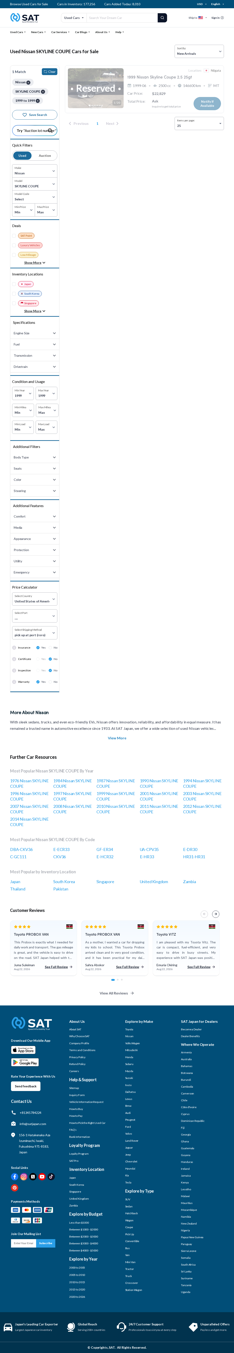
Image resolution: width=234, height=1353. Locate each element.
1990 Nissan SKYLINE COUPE (159, 783)
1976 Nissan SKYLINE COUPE (29, 783)
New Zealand (189, 1223)
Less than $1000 (79, 1222)
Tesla (128, 1182)
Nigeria (185, 1230)
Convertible (132, 1241)
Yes (43, 647)
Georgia (186, 1134)
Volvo (128, 1133)
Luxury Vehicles (30, 245)
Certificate (24, 659)
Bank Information (79, 1136)
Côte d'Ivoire (188, 1107)
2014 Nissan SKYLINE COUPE (29, 822)
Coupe (129, 1227)
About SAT (75, 1029)
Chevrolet (131, 1161)
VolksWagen (132, 1043)
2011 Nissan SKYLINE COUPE (159, 809)
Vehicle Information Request (86, 1102)
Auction (45, 155)
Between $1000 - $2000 (83, 1229)
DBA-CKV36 (21, 849)
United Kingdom (154, 881)
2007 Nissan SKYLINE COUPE (29, 809)
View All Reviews (114, 993)
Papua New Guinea (192, 1237)
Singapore (30, 303)
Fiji (183, 1127)
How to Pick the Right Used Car (87, 1123)
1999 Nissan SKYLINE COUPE (115, 796)
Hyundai (130, 1168)
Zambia (189, 881)
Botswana (187, 1073)
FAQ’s (73, 1129)
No (55, 647)
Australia (186, 1059)
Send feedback (26, 1086)
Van (127, 1255)
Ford (128, 1126)
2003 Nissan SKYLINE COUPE (202, 796)
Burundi (186, 1079)
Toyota (129, 1029)
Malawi (185, 1196)
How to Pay (75, 1115)
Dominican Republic (193, 1121)
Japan (27, 284)
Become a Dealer (191, 1029)
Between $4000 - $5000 (83, 1250)
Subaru (129, 1064)
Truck (128, 1276)
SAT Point (26, 235)
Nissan (129, 1036)
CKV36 (59, 856)
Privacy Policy (77, 1057)
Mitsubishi (131, 1050)
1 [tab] (114, 982)
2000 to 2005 (77, 1267)
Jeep (128, 1154)
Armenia (186, 1052)
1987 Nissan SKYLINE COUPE (115, 783)
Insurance (24, 647)
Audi (128, 1113)
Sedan (129, 1206)
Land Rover (132, 1140)
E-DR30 (190, 849)
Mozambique (189, 1210)
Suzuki (129, 1078)
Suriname (187, 1278)
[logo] (32, 1027)
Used (22, 155)
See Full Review (56, 967)
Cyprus (185, 1114)
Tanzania (186, 1285)
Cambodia (187, 1086)
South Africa (188, 1264)
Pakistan (60, 888)
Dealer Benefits (190, 1036)
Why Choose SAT (79, 1036)
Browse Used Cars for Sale (29, 4)
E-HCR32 (104, 856)
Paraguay (186, 1244)
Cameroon (187, 1093)
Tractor (129, 1269)
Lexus (128, 1099)
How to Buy (76, 1109)
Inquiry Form (77, 1095)
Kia (127, 1175)
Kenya (185, 1182)
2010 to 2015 (77, 1282)
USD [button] (200, 4)
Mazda (129, 1071)
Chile (184, 1100)
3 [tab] (124, 982)
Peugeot (130, 1119)
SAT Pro (73, 1160)
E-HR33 (147, 856)
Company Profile (79, 1043)
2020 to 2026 (77, 1296)
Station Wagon (133, 1290)
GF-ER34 (104, 849)
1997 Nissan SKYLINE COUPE (72, 796)
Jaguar (129, 1147)
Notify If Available (207, 103)
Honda (129, 1057)
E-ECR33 (61, 849)
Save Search (38, 115)
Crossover (131, 1283)
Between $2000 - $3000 (83, 1236)
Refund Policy (77, 1064)
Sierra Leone (188, 1251)
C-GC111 (18, 856)
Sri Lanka (186, 1271)
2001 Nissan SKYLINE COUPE (159, 796)
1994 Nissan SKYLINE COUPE (202, 783)
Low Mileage (28, 254)
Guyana (185, 1155)
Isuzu (128, 1085)
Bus (127, 1248)
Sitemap (74, 1088)
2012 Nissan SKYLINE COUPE (202, 809)
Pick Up (129, 1234)
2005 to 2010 (77, 1275)
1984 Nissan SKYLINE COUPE (72, 783)
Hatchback (131, 1213)
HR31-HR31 (194, 856)
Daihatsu (130, 1092)
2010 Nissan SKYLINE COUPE (115, 809)
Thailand (17, 888)
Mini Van (130, 1262)
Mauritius (187, 1203)
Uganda (185, 1292)
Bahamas (186, 1066)
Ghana (185, 1141)
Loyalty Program (79, 1153)
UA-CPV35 (149, 849)
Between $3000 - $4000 (83, 1243)
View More (117, 738)
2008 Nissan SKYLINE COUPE (72, 809)
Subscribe (45, 1243)
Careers (74, 1071)
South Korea (31, 293)
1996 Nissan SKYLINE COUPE (29, 796)
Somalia (185, 1257)
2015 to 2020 (77, 1289)
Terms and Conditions (82, 1050)
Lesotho (186, 1189)
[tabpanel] (43, 948)
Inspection (24, 670)
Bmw (128, 1105)
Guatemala (187, 1148)
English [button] (215, 4)
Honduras (187, 1162)
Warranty (23, 681)
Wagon (129, 1220)
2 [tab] (120, 982)
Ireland (185, 1168)
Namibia (186, 1216)
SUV (127, 1199)
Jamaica (186, 1175)
